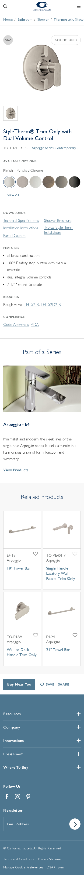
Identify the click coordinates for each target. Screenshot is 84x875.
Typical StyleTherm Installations (58, 230)
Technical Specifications (21, 220)
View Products (15, 470)
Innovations (13, 740)
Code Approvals (16, 324)
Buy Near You (19, 684)
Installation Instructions (20, 228)
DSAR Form (55, 867)
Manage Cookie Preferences (23, 867)
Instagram (17, 796)
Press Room (13, 754)
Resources (12, 714)
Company (11, 727)
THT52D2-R (51, 304)
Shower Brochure (57, 220)
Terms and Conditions (18, 859)
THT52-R (31, 304)
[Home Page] (42, 6)
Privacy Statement (51, 859)
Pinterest (28, 796)
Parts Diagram (14, 235)
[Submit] (75, 824)
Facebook (6, 796)
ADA (35, 324)
